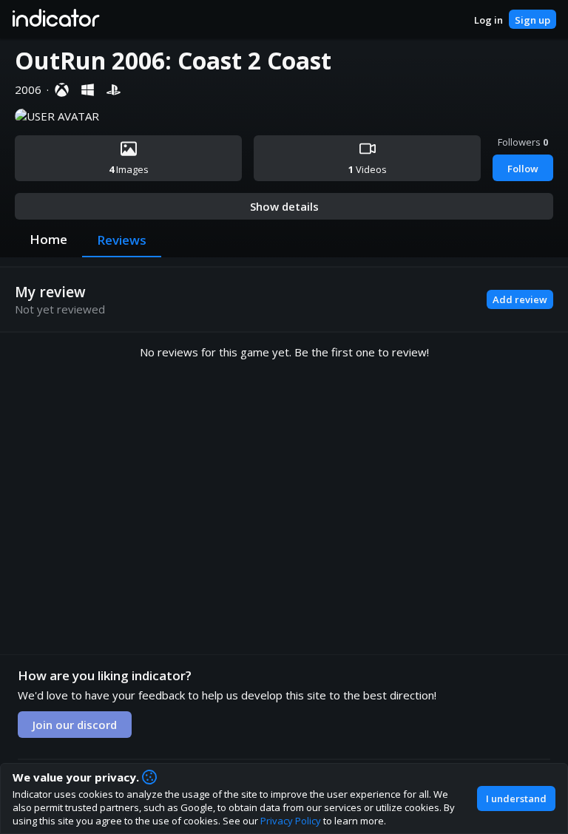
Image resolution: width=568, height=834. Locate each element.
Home (48, 239)
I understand (516, 798)
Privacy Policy (290, 820)
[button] (55, 19)
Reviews (121, 239)
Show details (284, 206)
